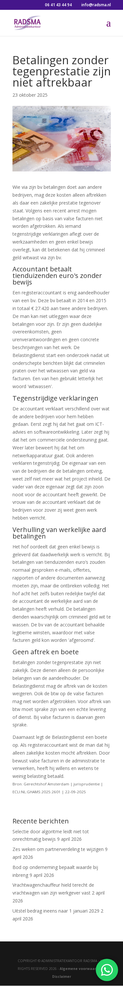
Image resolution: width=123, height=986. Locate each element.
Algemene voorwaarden (81, 968)
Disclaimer (61, 976)
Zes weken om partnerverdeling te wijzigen (58, 849)
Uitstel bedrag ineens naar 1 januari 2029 (55, 911)
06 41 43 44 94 (58, 5)
